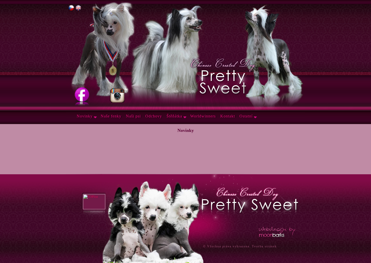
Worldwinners (203, 116)
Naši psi (133, 116)
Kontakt (227, 116)
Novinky (85, 116)
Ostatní (246, 116)
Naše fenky (111, 116)
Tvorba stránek (264, 246)
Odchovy (153, 116)
